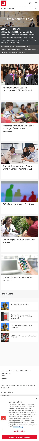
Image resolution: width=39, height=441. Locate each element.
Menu (36, 3)
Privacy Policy (18, 427)
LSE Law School (8, 8)
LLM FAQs (4, 53)
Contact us (22, 53)
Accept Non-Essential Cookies (19, 437)
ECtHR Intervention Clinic (29, 49)
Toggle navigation (36, 8)
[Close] (36, 398)
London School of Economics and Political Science (3, 3)
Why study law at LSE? (7, 46)
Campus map (5, 395)
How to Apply (13, 53)
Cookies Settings (19, 431)
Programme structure (22, 46)
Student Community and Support (10, 49)
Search (30, 3)
